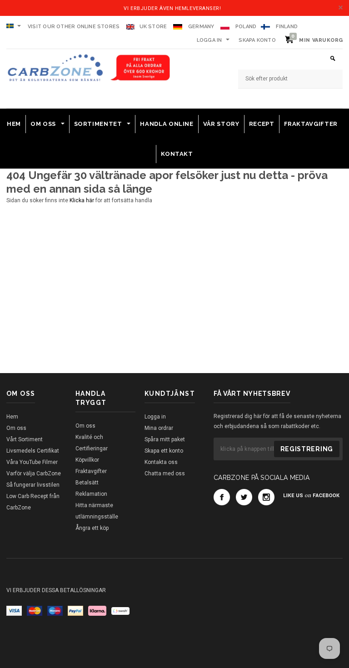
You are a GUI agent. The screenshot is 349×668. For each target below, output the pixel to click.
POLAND (245, 27)
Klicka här (82, 200)
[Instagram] (266, 497)
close (341, 7)
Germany (201, 27)
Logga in (209, 40)
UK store (153, 27)
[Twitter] (244, 497)
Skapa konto (257, 40)
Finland (287, 27)
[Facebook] (222, 497)
